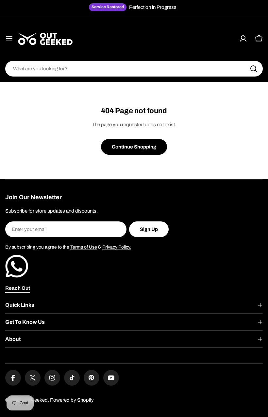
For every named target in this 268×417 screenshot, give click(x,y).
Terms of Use (83, 247)
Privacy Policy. (116, 247)
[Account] (243, 39)
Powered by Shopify (72, 400)
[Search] (254, 69)
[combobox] (134, 69)
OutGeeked (35, 400)
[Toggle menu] (9, 39)
